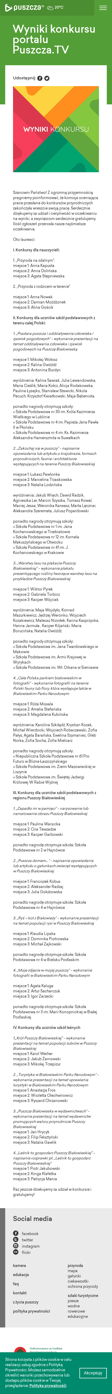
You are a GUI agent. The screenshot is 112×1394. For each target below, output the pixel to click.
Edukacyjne (78, 1317)
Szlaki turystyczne (83, 1296)
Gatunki (74, 1276)
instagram (26, 1246)
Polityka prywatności (31, 1312)
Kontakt (20, 1293)
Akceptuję (93, 1373)
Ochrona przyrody (83, 1287)
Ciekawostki (78, 1282)
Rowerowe (76, 1312)
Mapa (73, 1271)
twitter (23, 1240)
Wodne (74, 1306)
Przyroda (75, 1266)
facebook (26, 1234)
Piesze (73, 1301)
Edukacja (21, 1275)
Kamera (19, 1266)
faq (16, 1284)
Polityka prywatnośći (47, 1386)
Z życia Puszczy (26, 1302)
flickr (22, 1252)
